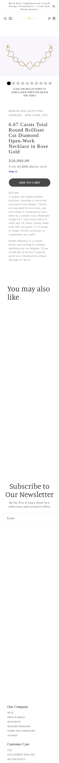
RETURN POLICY (16, 759)
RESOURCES (14, 722)
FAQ (9, 750)
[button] (9, 83)
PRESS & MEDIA (16, 717)
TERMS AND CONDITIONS (21, 731)
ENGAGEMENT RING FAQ (21, 754)
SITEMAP (12, 735)
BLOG (10, 713)
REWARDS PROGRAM (18, 726)
